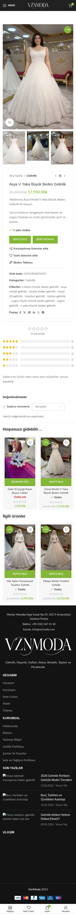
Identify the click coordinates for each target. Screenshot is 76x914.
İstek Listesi (10, 696)
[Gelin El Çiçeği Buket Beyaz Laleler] (20, 458)
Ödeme (7, 710)
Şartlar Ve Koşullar (15, 753)
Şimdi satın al (45, 239)
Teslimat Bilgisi (12, 739)
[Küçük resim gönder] (20, 781)
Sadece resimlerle (18, 406)
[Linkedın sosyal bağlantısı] (34, 312)
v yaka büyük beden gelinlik (38, 305)
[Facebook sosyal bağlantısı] (20, 312)
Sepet (6, 703)
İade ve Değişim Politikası (19, 760)
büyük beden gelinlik (42, 291)
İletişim (7, 732)
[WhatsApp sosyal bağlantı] (38, 312)
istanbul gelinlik (35, 296)
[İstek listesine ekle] (30, 442)
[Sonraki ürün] (64, 176)
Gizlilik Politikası (13, 746)
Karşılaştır (9, 690)
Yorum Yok (61, 785)
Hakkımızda (10, 726)
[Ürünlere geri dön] (60, 176)
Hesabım (8, 683)
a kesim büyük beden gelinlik (40, 286)
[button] (56, 482)
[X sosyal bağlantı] (24, 312)
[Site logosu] (38, 5)
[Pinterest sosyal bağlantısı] (29, 312)
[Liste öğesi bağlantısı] (38, 624)
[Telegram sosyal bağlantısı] (43, 312)
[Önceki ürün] (55, 176)
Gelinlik (32, 175)
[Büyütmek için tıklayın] (10, 122)
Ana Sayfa (15, 175)
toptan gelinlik (56, 296)
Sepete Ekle (20, 239)
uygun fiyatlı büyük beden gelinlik (33, 300)
